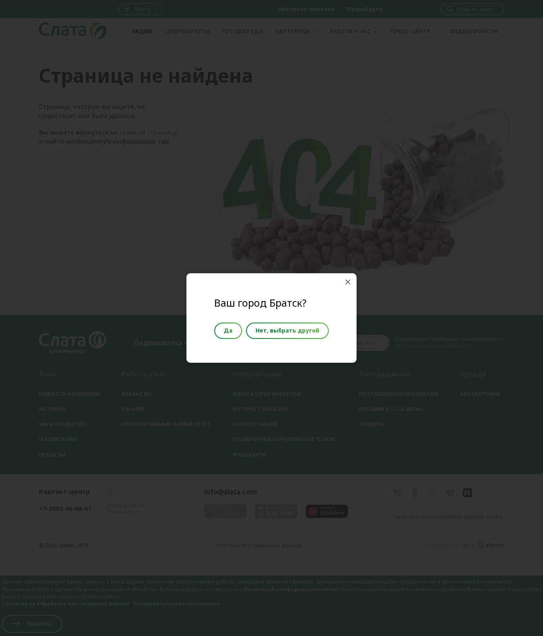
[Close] (348, 282)
